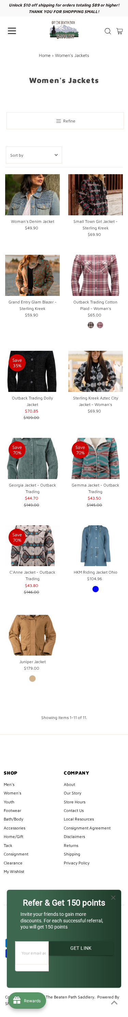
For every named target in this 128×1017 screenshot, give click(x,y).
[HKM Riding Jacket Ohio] (95, 545)
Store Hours (74, 802)
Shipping (72, 854)
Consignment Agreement (87, 828)
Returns (71, 845)
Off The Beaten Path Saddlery (66, 997)
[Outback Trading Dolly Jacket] (32, 371)
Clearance (13, 863)
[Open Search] (108, 31)
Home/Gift (13, 836)
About (69, 784)
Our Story (72, 793)
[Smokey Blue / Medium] (95, 589)
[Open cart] (119, 31)
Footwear (12, 810)
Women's (12, 793)
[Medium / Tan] (32, 678)
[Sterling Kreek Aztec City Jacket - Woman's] (95, 371)
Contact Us (74, 810)
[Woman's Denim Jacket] (32, 194)
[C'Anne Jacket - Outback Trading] (32, 545)
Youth (9, 802)
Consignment (16, 854)
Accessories (14, 828)
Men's (9, 784)
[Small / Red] (100, 325)
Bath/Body (13, 819)
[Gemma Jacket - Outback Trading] (95, 458)
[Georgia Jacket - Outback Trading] (32, 458)
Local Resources (79, 819)
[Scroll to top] (114, 1003)
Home (45, 55)
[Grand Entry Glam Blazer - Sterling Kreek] (32, 275)
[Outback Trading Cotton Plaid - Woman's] (95, 275)
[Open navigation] (18, 30)
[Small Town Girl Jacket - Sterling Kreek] (95, 194)
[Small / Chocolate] (90, 325)
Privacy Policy (76, 863)
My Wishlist (14, 871)
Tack (8, 845)
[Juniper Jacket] (32, 635)
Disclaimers (74, 836)
